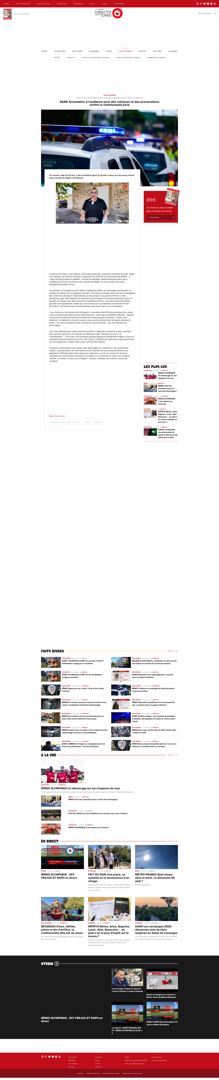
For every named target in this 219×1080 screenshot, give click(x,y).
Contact (80, 1073)
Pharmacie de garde (156, 57)
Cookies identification (111, 1073)
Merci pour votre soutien (132, 1073)
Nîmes (6, 4)
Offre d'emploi (156, 1057)
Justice (142, 51)
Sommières (119, 4)
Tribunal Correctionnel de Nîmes (65, 422)
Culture (157, 51)
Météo (57, 57)
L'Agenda (172, 51)
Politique (77, 51)
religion (98, 422)
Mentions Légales (93, 1073)
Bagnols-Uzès (43, 4)
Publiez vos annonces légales (96, 57)
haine (87, 422)
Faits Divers (125, 51)
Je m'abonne (154, 217)
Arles (92, 4)
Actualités (59, 51)
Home (44, 51)
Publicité (71, 57)
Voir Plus (171, 651)
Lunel (104, 4)
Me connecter (206, 13)
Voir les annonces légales (128, 57)
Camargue (78, 4)
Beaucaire (62, 4)
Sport (109, 51)
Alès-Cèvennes (23, 4)
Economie (94, 51)
